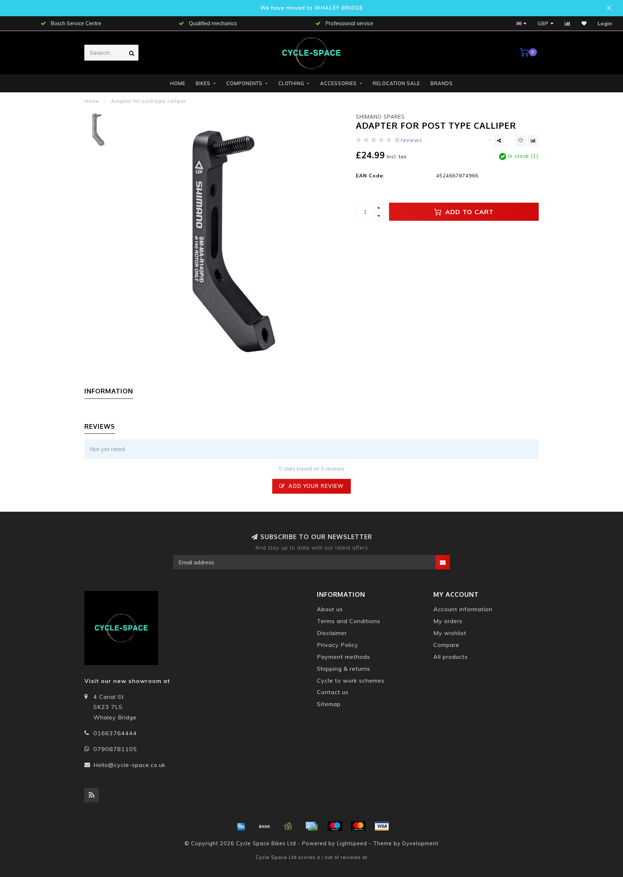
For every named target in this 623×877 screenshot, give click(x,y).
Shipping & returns (343, 668)
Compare (446, 644)
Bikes (203, 83)
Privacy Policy (337, 644)
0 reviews (409, 140)
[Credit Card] (311, 826)
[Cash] (288, 826)
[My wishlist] (584, 23)
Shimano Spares (380, 117)
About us (330, 609)
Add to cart (468, 212)
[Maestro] (335, 826)
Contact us (333, 692)
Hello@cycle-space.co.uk (129, 764)
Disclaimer (332, 632)
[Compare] (568, 23)
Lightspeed (352, 843)
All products (450, 656)
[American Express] (241, 826)
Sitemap (329, 704)
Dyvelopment (420, 843)
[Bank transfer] (265, 826)
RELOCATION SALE (396, 83)
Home (177, 83)
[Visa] (382, 826)
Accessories (338, 83)
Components (244, 83)
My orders (448, 621)
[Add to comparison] (533, 140)
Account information (462, 609)
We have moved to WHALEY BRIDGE (311, 8)
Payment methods (343, 656)
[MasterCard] (358, 826)
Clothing (291, 83)
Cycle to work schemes (351, 680)
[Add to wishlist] (520, 140)
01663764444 (115, 733)
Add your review (315, 486)
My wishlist (450, 632)
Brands (441, 83)
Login (605, 23)
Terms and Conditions (348, 621)
